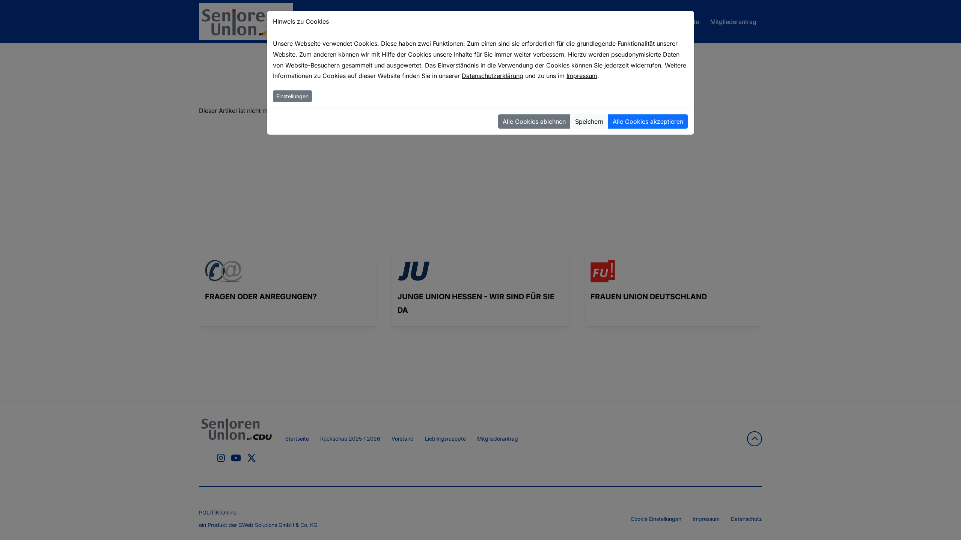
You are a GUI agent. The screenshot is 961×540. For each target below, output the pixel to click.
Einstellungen (292, 96)
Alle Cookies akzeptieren (648, 121)
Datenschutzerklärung (492, 76)
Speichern (589, 121)
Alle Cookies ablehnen (534, 121)
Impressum (581, 76)
